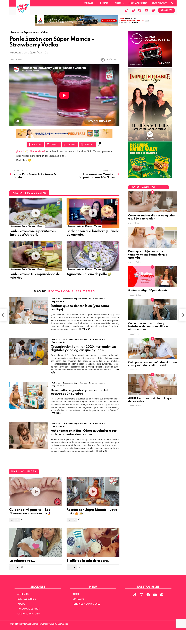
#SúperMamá (37, 151)
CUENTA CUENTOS (26, 599)
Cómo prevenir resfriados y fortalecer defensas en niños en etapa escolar (148, 326)
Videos (118, 3)
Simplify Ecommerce (59, 624)
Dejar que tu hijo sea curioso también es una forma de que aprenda (147, 254)
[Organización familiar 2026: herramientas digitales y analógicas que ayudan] (28, 351)
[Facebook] (139, 10)
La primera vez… (22, 560)
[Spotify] (153, 10)
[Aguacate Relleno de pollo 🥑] (93, 256)
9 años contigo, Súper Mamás (147, 290)
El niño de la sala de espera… (89, 560)
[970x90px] (64, 137)
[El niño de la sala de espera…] (93, 542)
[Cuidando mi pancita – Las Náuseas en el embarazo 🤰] (35, 491)
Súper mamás (58, 302)
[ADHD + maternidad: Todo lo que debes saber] (152, 384)
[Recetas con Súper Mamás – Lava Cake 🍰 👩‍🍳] (93, 491)
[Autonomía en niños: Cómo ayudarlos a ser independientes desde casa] (28, 435)
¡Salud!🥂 (22, 151)
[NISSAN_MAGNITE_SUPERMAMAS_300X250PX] (150, 67)
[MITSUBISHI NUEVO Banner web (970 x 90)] (93, 25)
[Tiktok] (126, 10)
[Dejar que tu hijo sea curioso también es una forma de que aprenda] (152, 237)
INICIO (76, 594)
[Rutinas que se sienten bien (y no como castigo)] (28, 310)
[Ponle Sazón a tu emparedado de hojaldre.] (35, 256)
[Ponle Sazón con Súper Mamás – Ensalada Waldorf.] (35, 213)
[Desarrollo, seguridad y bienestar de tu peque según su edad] (28, 395)
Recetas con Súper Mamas (22, 226)
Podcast (104, 3)
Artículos (88, 3)
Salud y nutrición (97, 299)
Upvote (12, 520)
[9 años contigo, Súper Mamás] (152, 276)
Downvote (17, 520)
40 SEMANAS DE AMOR (137, 3)
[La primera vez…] (35, 542)
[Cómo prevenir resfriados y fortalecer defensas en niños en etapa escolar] (152, 309)
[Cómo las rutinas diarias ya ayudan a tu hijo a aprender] (152, 201)
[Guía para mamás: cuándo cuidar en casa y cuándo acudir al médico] (152, 348)
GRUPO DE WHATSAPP (28, 614)
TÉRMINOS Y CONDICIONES (86, 604)
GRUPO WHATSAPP (159, 3)
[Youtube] (146, 10)
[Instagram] (133, 10)
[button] (90, 3)
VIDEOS (21, 604)
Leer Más (85, 329)
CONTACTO (78, 599)
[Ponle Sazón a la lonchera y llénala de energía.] (93, 213)
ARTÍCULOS (23, 594)
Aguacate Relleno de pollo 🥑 (89, 274)
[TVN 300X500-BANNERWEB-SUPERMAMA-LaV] (150, 140)
